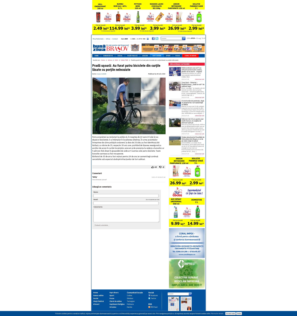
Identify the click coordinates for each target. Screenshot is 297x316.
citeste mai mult (199, 79)
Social (120, 56)
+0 (155, 167)
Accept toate (230, 313)
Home (96, 56)
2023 (116, 60)
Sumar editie (108, 56)
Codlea (129, 295)
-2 (163, 167)
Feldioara (130, 304)
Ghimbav (130, 298)
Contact (115, 39)
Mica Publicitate (98, 39)
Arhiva (108, 39)
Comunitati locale (135, 292)
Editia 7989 (124, 60)
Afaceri (145, 56)
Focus (177, 56)
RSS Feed (154, 307)
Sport (168, 56)
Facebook (154, 295)
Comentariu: (98, 207)
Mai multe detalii (217, 313)
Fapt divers (157, 56)
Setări (239, 313)
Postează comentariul (101, 225)
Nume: (96, 192)
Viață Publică (132, 56)
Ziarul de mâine (190, 56)
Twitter (153, 298)
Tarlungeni (131, 301)
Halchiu (129, 307)
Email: (96, 199)
